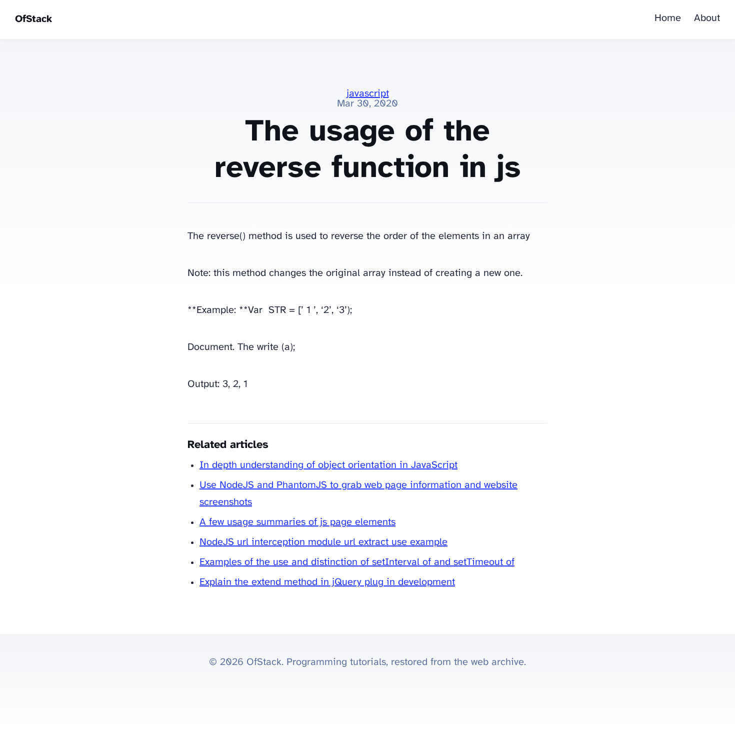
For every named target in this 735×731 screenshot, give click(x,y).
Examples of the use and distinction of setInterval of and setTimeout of (357, 562)
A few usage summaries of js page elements (298, 522)
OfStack (33, 19)
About (707, 18)
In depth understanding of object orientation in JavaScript (329, 465)
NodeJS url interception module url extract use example (324, 542)
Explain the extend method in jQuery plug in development (327, 582)
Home (667, 18)
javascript (367, 93)
